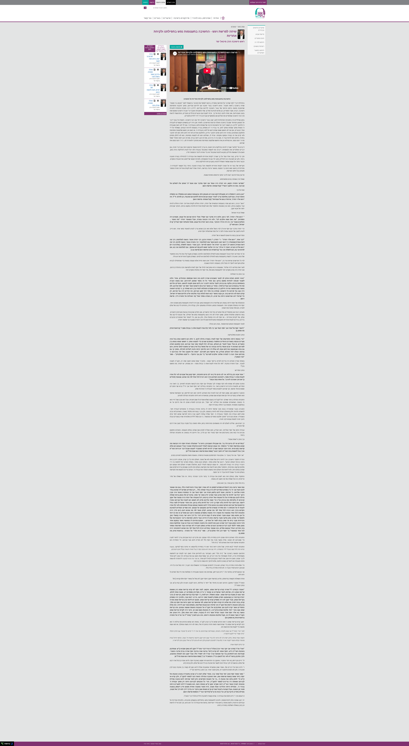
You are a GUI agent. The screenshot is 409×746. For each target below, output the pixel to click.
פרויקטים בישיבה (181, 18)
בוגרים (157, 18)
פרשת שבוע (260, 34)
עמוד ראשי (241, 26)
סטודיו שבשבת (154, 744)
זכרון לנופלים (171, 2)
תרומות (145, 2)
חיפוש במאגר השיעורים (259, 51)
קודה (145, 744)
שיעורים (167, 18)
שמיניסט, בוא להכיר (201, 18)
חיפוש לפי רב (259, 42)
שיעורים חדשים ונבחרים (258, 29)
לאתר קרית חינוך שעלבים (258, 2)
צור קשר (147, 18)
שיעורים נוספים (161, 113)
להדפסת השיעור (176, 47)
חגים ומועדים (259, 38)
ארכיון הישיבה (160, 2)
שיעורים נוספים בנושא (149, 47)
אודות (216, 18)
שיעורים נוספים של (161, 48)
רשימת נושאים (259, 46)
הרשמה (152, 2)
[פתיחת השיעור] (158, 54)
